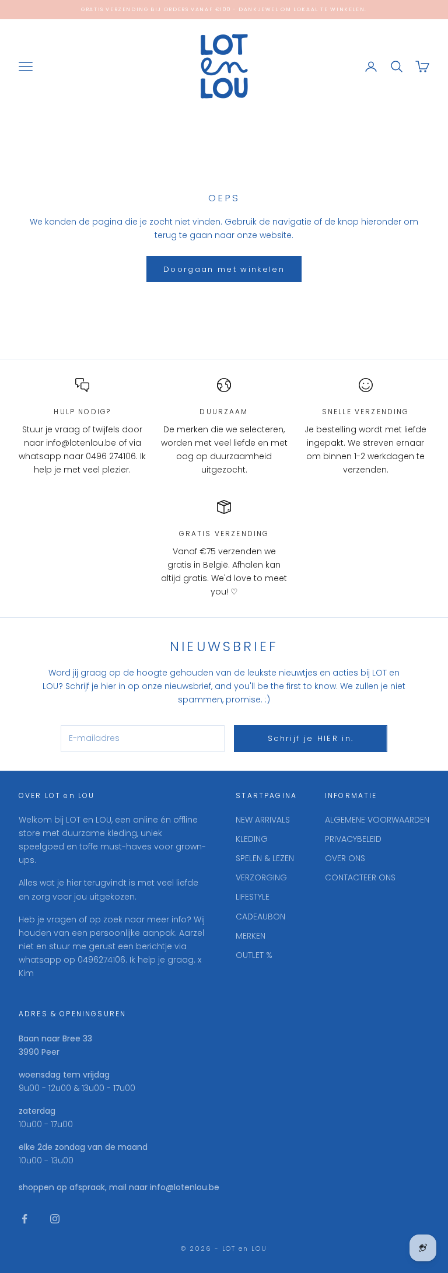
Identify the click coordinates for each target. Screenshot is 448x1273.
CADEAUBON (260, 916)
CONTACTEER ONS (360, 877)
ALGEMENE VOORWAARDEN (377, 820)
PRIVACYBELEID (353, 839)
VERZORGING (261, 877)
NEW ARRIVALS (263, 820)
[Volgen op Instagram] (55, 1219)
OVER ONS (345, 858)
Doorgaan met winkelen (224, 269)
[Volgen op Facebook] (24, 1219)
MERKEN (250, 936)
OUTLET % (254, 955)
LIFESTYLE (253, 897)
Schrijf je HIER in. (311, 738)
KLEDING (252, 839)
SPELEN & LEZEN (265, 858)
